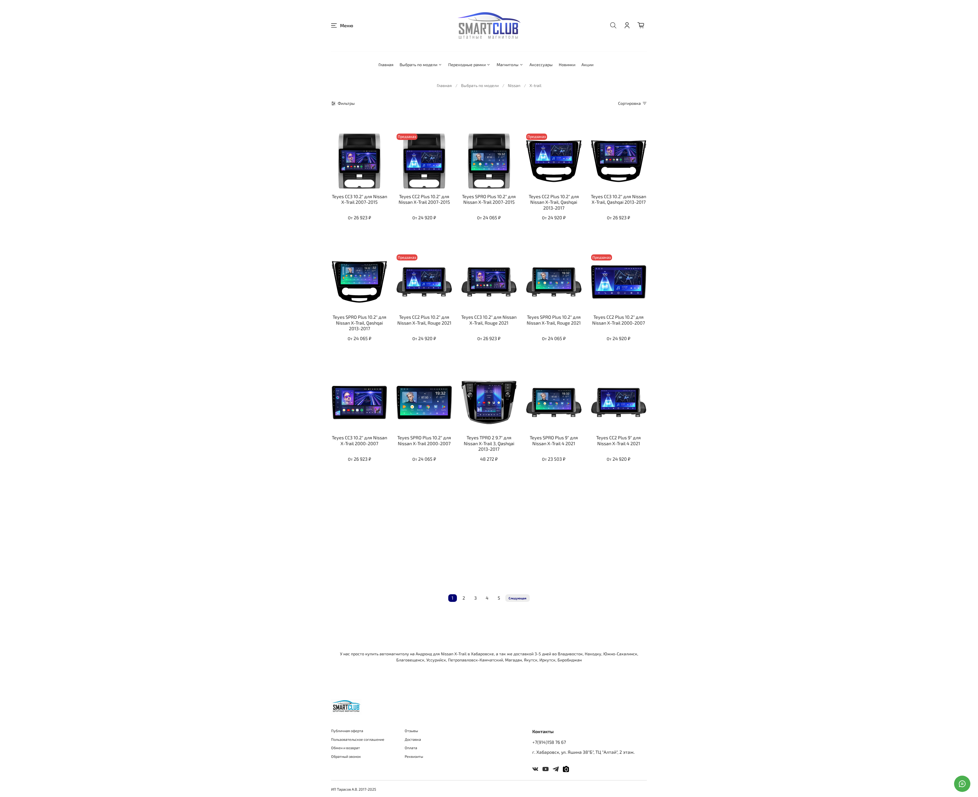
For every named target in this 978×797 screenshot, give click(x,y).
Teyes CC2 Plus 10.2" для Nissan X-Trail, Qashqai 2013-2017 (554, 202)
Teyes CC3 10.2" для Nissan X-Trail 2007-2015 (359, 199)
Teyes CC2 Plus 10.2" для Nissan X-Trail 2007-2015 (424, 199)
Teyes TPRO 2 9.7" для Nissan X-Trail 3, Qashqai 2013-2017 (489, 443)
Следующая (517, 598)
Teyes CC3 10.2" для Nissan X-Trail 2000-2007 (359, 440)
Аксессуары (541, 64)
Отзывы (411, 731)
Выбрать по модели (418, 64)
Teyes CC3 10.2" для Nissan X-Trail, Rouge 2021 (489, 320)
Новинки (567, 64)
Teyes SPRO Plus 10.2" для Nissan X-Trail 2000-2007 (424, 440)
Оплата (411, 748)
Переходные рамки (467, 64)
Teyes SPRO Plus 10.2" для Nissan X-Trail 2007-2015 (489, 199)
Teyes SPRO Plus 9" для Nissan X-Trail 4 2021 (554, 440)
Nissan (514, 85)
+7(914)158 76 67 (549, 742)
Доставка (413, 739)
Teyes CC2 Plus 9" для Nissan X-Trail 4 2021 (618, 440)
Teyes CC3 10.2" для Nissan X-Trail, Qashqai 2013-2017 (618, 199)
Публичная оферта (347, 731)
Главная (385, 64)
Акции (587, 64)
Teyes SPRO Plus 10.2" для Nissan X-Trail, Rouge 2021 (554, 320)
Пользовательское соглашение (357, 739)
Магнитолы (508, 64)
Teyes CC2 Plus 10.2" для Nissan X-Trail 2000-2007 (618, 320)
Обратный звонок (346, 756)
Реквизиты (414, 756)
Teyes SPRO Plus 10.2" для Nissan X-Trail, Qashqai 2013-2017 (359, 322)
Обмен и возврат (345, 748)
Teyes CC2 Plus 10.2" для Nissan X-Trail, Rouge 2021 (424, 320)
